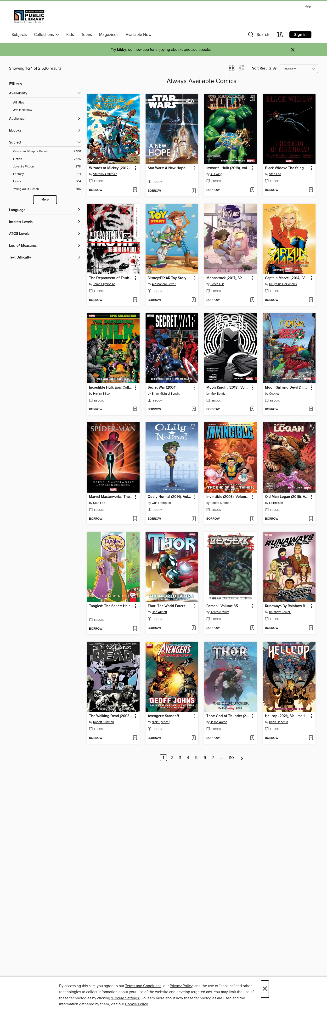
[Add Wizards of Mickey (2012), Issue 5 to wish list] (135, 190)
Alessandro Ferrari (164, 284)
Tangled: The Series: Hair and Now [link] (111, 606)
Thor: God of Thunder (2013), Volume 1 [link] (228, 716)
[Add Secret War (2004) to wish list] (194, 409)
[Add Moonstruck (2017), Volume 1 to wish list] (252, 300)
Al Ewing (216, 174)
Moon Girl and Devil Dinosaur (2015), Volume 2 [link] (287, 387)
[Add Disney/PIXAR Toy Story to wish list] (194, 300)
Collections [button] (45, 34)
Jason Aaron (218, 722)
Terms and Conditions (143, 985)
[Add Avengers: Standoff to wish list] (194, 738)
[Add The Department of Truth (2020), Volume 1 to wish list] (135, 300)
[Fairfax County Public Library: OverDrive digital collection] (29, 16)
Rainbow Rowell (280, 612)
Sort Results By (264, 68)
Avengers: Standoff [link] (163, 716)
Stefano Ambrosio (105, 174)
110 (231, 757)
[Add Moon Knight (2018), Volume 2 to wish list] (252, 409)
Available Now (138, 34)
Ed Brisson (276, 503)
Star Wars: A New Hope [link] (166, 168)
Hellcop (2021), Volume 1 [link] (285, 716)
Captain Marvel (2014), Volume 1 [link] (287, 278)
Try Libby (118, 49)
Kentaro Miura (219, 612)
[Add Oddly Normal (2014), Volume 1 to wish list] (194, 519)
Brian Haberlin (278, 722)
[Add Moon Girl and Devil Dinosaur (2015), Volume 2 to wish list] (311, 409)
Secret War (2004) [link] (162, 387)
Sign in (300, 34)
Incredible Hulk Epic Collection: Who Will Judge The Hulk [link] (111, 387)
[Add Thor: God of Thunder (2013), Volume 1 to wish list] (252, 738)
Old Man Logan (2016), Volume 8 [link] (287, 497)
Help (307, 6)
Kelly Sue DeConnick (283, 284)
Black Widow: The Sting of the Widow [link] (287, 168)
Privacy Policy (181, 985)
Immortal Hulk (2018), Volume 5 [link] (228, 168)
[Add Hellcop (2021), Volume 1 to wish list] (311, 738)
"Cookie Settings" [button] (125, 998)
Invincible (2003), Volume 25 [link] (228, 497)
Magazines (108, 34)
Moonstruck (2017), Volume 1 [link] (228, 278)
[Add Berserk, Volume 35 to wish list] (252, 628)
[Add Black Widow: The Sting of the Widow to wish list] (311, 190)
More (45, 200)
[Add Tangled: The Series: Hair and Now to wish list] (135, 629)
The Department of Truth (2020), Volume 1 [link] (111, 278)
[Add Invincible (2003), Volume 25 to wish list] (252, 519)
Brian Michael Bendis (166, 394)
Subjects (19, 34)
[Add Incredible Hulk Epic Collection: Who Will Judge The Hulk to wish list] (135, 409)
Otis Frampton (161, 503)
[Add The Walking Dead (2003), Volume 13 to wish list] (135, 738)
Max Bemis (217, 394)
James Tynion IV (104, 284)
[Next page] (242, 758)
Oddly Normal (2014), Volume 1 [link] (170, 497)
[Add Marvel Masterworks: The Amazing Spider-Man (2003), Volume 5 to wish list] (135, 519)
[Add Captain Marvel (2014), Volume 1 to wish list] (311, 300)
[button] (258, 35)
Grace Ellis (217, 284)
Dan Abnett (159, 612)
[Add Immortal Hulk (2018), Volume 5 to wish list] (252, 190)
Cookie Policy (136, 1004)
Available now (22, 110)
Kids (70, 34)
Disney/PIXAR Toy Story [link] (167, 278)
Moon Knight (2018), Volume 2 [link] (228, 387)
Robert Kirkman (220, 503)
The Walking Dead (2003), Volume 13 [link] (111, 716)
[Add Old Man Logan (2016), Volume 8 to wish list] (311, 519)
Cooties (274, 394)
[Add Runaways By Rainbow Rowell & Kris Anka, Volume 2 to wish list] (311, 628)
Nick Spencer (160, 722)
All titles (18, 103)
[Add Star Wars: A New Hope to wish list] (194, 191)
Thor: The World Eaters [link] (166, 606)
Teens (86, 34)
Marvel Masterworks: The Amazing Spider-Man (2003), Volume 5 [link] (111, 497)
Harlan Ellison (102, 394)
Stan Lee (275, 174)
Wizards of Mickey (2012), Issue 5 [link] (111, 168)
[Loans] (280, 35)
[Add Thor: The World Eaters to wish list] (194, 628)
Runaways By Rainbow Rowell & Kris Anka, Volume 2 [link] (287, 606)
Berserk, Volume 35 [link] (222, 606)
